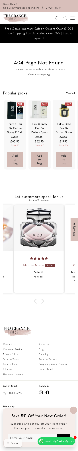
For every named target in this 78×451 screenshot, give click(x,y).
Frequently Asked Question (53, 364)
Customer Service (12, 349)
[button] (36, 301)
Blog (41, 349)
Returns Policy (11, 364)
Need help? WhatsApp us (58, 441)
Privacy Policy (10, 354)
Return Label (46, 369)
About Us (44, 344)
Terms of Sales (11, 359)
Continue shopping (39, 74)
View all (70, 93)
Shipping (43, 354)
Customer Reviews (13, 374)
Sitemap (7, 369)
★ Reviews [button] (74, 229)
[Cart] (64, 18)
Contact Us (9, 344)
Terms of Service (48, 359)
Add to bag (15, 159)
